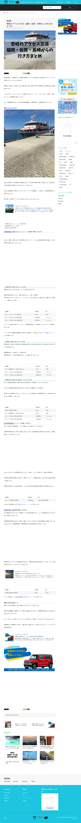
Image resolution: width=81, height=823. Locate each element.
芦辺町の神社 (67, 170)
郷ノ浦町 (16, 715)
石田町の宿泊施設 (62, 165)
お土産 (60, 151)
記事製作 (68, 2)
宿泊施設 (70, 159)
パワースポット (68, 151)
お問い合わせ (60, 2)
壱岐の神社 (60, 198)
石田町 (10, 715)
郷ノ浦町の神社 (62, 181)
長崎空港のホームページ (28, 597)
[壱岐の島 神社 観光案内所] (40, 819)
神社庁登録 (71, 167)
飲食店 (60, 187)
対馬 (60, 162)
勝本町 (8, 715)
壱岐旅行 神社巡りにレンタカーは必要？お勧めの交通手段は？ (29, 636)
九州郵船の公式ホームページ (24, 504)
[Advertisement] (30, 690)
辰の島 (60, 176)
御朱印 (65, 162)
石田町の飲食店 (62, 167)
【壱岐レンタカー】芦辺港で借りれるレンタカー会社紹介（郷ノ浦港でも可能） (33, 208)
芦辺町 (13, 715)
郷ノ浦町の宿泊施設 (63, 179)
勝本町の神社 (72, 156)
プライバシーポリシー (27, 798)
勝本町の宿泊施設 (62, 156)
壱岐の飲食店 (60, 201)
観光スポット (71, 173)
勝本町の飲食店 (62, 159)
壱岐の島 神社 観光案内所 (68, 817)
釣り (70, 184)
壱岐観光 (8, 20)
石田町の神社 (72, 165)
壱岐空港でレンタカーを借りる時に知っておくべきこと (27, 573)
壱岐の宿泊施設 (61, 195)
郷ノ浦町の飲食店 (62, 184)
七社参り (61, 153)
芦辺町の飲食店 (62, 173)
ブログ (75, 2)
